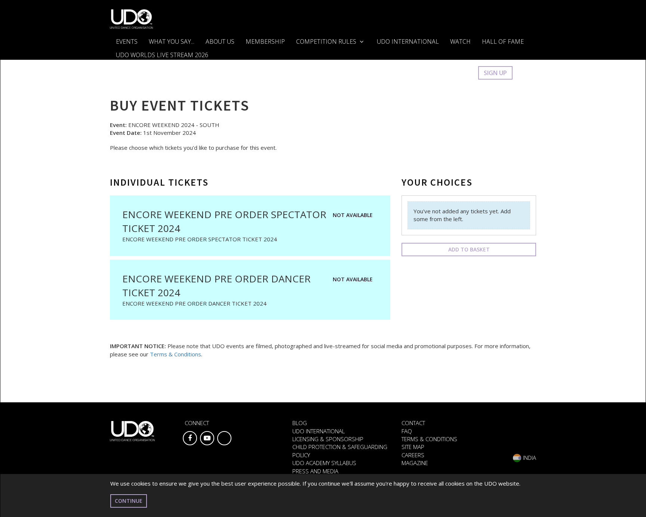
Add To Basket (469, 249)
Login (461, 73)
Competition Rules (327, 41)
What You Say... (171, 41)
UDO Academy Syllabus (324, 463)
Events (127, 41)
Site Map (413, 447)
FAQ (407, 431)
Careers (413, 455)
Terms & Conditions (175, 354)
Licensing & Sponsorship (327, 439)
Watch (460, 41)
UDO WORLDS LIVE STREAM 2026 (162, 55)
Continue (128, 500)
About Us (220, 41)
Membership (265, 41)
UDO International (408, 41)
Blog (299, 423)
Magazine (415, 463)
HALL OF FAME (503, 41)
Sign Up (495, 73)
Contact (413, 423)
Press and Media (315, 471)
